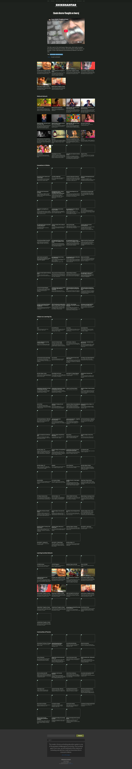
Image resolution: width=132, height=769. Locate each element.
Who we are (79, 1)
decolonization (59, 54)
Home (48, 1)
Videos (63, 1)
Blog (84, 1)
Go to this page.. (66, 755)
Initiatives (53, 1)
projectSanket (70, 763)
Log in (49, 57)
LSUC (75, 1)
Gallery (67, 1)
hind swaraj (52, 54)
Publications (58, 1)
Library (71, 1)
